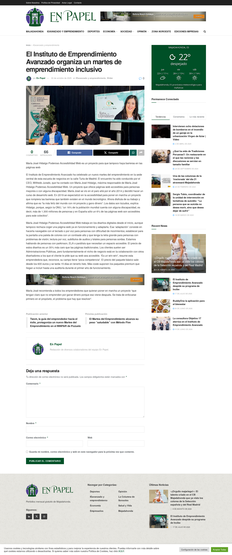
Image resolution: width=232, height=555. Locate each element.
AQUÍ (121, 551)
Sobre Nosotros (32, 2)
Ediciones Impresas (186, 31)
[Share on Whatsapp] (133, 153)
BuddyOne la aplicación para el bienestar (189, 302)
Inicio (28, 45)
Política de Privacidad (50, 2)
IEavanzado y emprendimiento (65, 31)
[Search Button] (205, 31)
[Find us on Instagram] (44, 516)
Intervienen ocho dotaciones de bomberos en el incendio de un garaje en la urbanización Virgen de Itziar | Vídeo (189, 132)
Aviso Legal (67, 2)
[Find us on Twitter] (37, 516)
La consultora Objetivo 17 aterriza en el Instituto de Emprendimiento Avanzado (188, 322)
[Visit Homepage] (61, 16)
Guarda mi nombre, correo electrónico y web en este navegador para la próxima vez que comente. (81, 451)
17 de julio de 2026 (183, 293)
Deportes (94, 31)
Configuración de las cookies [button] (194, 549)
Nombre (31, 423)
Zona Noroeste (161, 31)
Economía (109, 31)
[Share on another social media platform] (140, 153)
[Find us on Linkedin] (29, 516)
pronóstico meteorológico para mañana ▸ (179, 86)
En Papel (40, 77)
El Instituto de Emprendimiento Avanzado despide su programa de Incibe (188, 284)
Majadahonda (35, 31)
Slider (110, 77)
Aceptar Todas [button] (219, 549)
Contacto (78, 2)
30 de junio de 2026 (183, 308)
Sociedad (126, 31)
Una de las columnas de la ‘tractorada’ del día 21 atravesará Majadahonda (187, 179)
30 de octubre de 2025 (61, 77)
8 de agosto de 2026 (165, 269)
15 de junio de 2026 (183, 329)
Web (90, 437)
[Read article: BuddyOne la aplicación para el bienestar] (161, 306)
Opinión (141, 31)
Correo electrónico (37, 437)
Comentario (33, 383)
